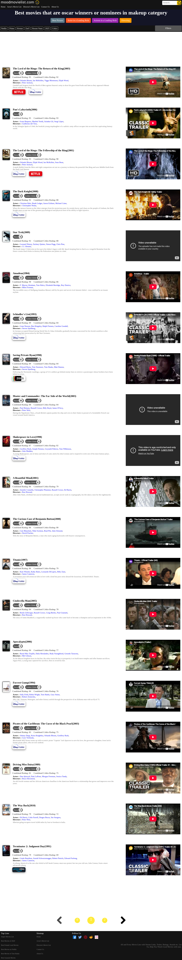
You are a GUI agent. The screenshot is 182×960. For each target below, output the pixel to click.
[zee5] (20, 381)
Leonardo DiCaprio (48, 572)
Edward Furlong (70, 858)
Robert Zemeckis (28, 697)
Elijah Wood (63, 80)
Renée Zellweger (26, 613)
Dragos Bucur (44, 817)
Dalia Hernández (42, 654)
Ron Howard (27, 492)
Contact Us (45, 7)
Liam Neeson (25, 326)
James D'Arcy (57, 408)
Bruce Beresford (28, 779)
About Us (55, 7)
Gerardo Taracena (71, 654)
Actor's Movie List (14, 7)
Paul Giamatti (62, 613)
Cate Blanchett (25, 531)
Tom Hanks (48, 367)
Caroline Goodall (61, 326)
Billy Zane (61, 572)
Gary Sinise (55, 695)
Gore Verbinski (28, 738)
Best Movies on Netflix (9, 949)
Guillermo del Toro (29, 124)
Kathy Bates (35, 572)
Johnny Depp (25, 735)
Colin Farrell (33, 817)
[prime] (20, 872)
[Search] (179, 3)
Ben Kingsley (36, 326)
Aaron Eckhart (48, 203)
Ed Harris (67, 490)
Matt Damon (59, 367)
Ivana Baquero (25, 121)
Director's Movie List (31, 7)
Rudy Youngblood (56, 654)
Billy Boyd (47, 408)
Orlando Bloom (26, 80)
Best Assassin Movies (8, 958)
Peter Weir (26, 410)
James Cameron (28, 574)
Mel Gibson (26, 656)
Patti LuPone (36, 776)
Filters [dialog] (168, 28)
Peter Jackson (27, 83)
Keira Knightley (37, 735)
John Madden (27, 451)
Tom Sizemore (37, 367)
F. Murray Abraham (27, 285)
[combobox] (167, 3)
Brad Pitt (47, 531)
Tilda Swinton (37, 531)
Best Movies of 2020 (8, 941)
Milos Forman (27, 287)
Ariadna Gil (48, 121)
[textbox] (167, 3)
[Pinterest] (85, 937)
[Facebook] (74, 937)
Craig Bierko (51, 613)
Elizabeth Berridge (53, 285)
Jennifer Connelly (26, 490)
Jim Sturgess (55, 817)
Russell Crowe (36, 408)
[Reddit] (91, 937)
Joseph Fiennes (38, 449)
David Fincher (27, 533)
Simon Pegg (50, 244)
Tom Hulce (40, 285)
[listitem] (57, 20)
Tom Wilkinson (65, 449)
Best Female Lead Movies (9, 945)
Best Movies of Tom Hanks (10, 954)
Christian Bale (25, 203)
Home (3, 7)
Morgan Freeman (48, 776)
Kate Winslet (25, 572)
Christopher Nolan (29, 205)
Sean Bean (59, 162)
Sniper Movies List (7, 937)
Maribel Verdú (37, 121)
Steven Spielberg (28, 328)
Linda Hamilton (26, 858)
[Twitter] (80, 937)
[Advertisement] (91, 47)
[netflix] (20, 94)
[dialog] (18, 73)
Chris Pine (60, 244)
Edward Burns (25, 367)
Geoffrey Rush (25, 449)
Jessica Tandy (61, 776)
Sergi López (59, 121)
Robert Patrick (57, 858)
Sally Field (24, 695)
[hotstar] (37, 94)
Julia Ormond (57, 531)
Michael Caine (61, 203)
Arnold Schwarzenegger (42, 858)
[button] (21, 77)
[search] (171, 3)
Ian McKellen (38, 80)
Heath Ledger (37, 203)
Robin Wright (34, 695)
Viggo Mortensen (51, 80)
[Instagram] (96, 937)
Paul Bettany (25, 408)
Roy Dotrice (65, 285)
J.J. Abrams (26, 246)
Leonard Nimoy (26, 244)
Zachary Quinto (39, 244)
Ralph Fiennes (48, 326)
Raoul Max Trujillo (27, 654)
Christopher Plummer (42, 490)
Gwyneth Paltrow (51, 449)
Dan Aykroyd (25, 776)
